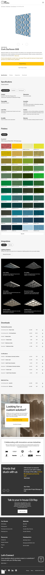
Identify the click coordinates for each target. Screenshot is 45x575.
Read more (17, 55)
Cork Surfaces (13, 6)
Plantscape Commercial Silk (6, 528)
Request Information (7, 254)
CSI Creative (3, 524)
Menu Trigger (43, 2)
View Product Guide (22, 67)
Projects (2, 544)
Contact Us (3, 539)
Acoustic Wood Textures (28, 528)
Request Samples (4, 542)
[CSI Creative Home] (5, 2)
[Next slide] (26, 44)
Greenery (10, 244)
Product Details (5, 90)
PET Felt (24, 526)
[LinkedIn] (12, 570)
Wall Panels (8, 6)
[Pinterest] (16, 570)
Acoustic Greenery (27, 531)
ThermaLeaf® (21, 90)
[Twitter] (5, 570)
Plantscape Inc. (4, 526)
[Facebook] (9, 570)
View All (22, 233)
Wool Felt (25, 524)
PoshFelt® (13, 90)
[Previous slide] (18, 44)
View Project (27, 478)
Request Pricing (22, 63)
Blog (2, 547)
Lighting (4, 244)
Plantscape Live (4, 531)
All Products (3, 6)
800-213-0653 (26, 545)
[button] (17, 420)
